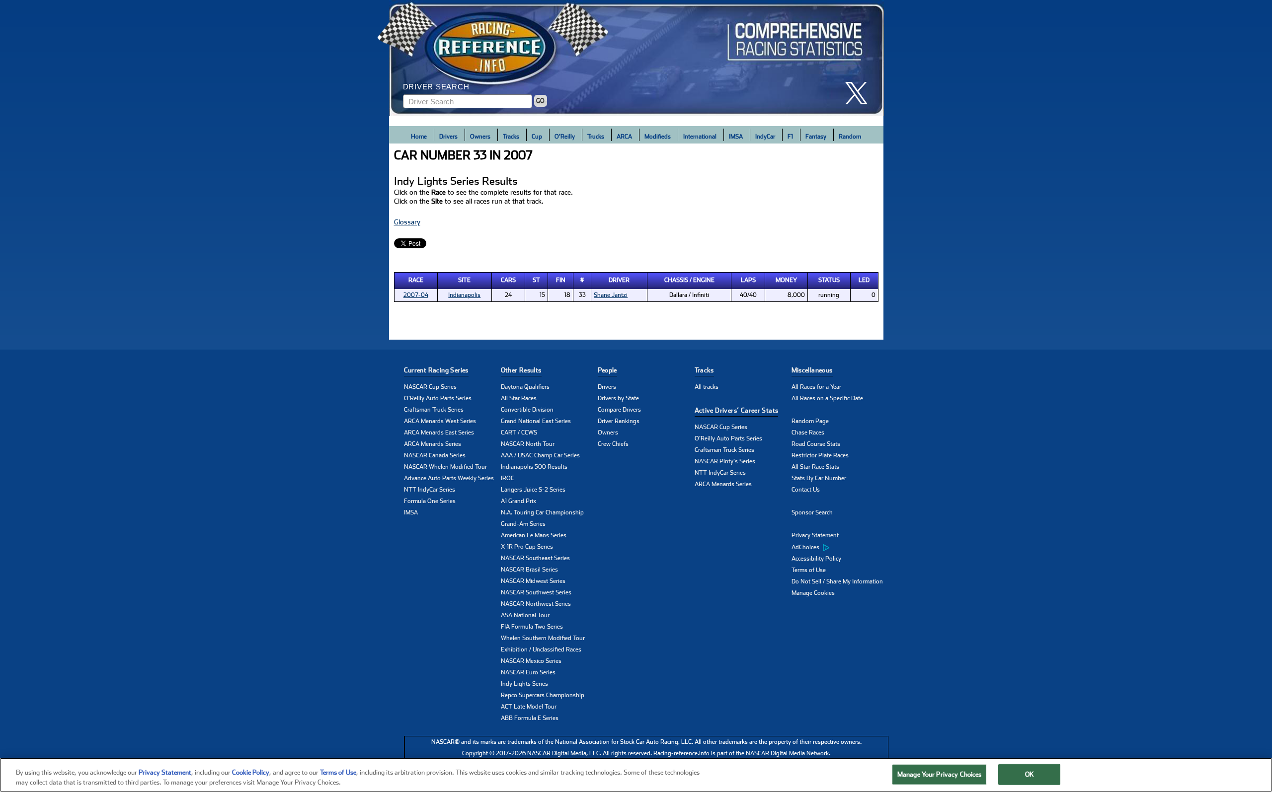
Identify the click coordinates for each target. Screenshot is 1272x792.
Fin (560, 280)
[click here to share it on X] (860, 93)
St (536, 280)
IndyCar (765, 136)
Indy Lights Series (524, 683)
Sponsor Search (812, 512)
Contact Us (806, 489)
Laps (748, 280)
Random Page (810, 421)
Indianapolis (464, 294)
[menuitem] (840, 547)
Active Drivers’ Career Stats (737, 410)
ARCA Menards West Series (440, 421)
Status (829, 280)
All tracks (706, 386)
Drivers (448, 136)
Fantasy (815, 136)
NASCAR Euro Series (528, 672)
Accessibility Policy (816, 558)
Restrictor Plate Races (820, 455)
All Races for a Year (816, 386)
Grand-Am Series (523, 523)
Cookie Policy (250, 772)
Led (864, 280)
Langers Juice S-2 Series (533, 489)
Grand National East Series (536, 421)
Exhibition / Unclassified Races (541, 649)
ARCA (624, 136)
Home (419, 136)
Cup (537, 136)
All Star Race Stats (815, 466)
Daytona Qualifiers (525, 386)
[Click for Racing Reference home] (636, 58)
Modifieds (657, 136)
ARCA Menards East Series (439, 432)
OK (1029, 774)
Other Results (521, 370)
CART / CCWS (519, 432)
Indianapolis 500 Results (534, 466)
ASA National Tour (525, 615)
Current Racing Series (436, 370)
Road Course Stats (816, 443)
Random (850, 136)
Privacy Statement (815, 535)
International (699, 136)
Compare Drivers (619, 409)
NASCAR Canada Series (435, 455)
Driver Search (436, 86)
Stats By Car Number (819, 478)
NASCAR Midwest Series (533, 580)
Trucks (595, 136)
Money (786, 280)
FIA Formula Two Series (532, 626)
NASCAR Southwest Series (536, 592)
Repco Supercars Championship (542, 695)
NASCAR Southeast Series (535, 558)
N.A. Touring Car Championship (542, 512)
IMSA (736, 136)
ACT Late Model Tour (528, 706)
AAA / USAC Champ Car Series (540, 455)
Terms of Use (809, 570)
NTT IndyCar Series (429, 489)
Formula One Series (430, 501)
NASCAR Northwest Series (536, 603)
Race (415, 280)
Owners (480, 136)
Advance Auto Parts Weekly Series (449, 478)
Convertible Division (527, 409)
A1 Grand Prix (518, 501)
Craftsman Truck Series (434, 409)
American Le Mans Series (533, 535)
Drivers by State (618, 398)
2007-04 (415, 294)
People (607, 370)
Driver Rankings (618, 421)
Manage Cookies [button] (813, 592)
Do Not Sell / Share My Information (837, 581)
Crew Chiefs (613, 443)
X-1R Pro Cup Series (527, 546)
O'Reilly (565, 136)
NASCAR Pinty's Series (725, 461)
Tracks (511, 136)
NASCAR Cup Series (430, 386)
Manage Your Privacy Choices (939, 774)
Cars (508, 280)
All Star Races (519, 398)
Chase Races (808, 432)
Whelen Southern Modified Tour (543, 638)
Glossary (407, 222)
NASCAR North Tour (528, 443)
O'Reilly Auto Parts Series (438, 398)
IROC (507, 478)
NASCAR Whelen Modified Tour (445, 466)
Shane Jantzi (611, 294)
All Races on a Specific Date (827, 398)
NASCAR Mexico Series (531, 660)
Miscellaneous (812, 370)
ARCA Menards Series (432, 443)
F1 (790, 136)
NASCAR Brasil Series (529, 569)
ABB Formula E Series (529, 718)
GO (540, 100)
